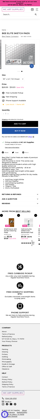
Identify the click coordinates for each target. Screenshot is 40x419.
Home (4, 30)
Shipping (5, 119)
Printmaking (6, 359)
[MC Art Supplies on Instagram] (3, 404)
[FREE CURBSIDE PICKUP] (20, 267)
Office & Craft (7, 366)
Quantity (6, 110)
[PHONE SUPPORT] (20, 306)
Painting (5, 349)
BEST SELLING (23, 211)
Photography (7, 362)
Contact (5, 377)
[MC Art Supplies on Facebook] (7, 404)
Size (4, 75)
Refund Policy (7, 382)
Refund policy (7, 336)
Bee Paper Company (10, 36)
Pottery (5, 354)
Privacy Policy (7, 379)
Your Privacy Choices (9, 341)
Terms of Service (8, 334)
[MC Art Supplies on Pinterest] (15, 404)
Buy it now (20, 131)
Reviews (6, 203)
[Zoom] (32, 66)
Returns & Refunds (11, 194)
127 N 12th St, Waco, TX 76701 (13, 339)
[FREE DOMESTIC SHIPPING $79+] (20, 285)
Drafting (5, 357)
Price (4, 84)
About (4, 331)
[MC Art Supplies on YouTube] (11, 404)
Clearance (5, 369)
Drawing (5, 352)
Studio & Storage (8, 364)
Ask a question (9, 199)
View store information (12, 147)
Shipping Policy (7, 384)
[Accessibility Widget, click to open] (4, 414)
